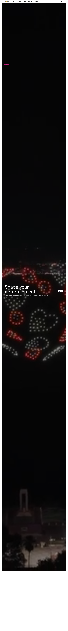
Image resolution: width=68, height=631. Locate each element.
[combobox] (62, 1)
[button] (13, 2)
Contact (36, 1)
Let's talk (60, 291)
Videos (25, 1)
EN (61, 1)
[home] (7, 1)
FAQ (32, 1)
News (29, 1)
